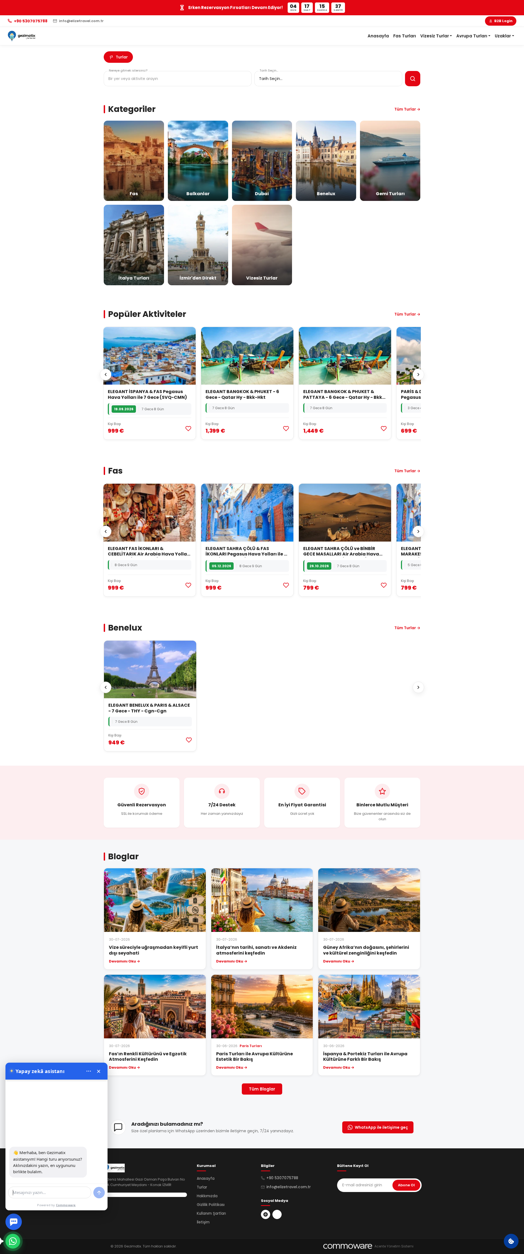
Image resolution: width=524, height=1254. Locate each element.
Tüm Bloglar (262, 1089)
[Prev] (105, 374)
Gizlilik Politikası (211, 1204)
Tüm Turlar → (407, 109)
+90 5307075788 (282, 1178)
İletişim (203, 1222)
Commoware (66, 1205)
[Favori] (188, 428)
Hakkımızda (207, 1196)
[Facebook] (277, 1214)
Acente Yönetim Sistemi (393, 1246)
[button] (436, 36)
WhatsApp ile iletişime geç (381, 1127)
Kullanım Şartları (211, 1213)
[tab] (118, 57)
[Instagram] (265, 1214)
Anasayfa (378, 36)
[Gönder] (99, 1192)
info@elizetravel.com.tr (288, 1187)
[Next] (418, 374)
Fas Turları (404, 36)
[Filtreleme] (412, 78)
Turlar (202, 1187)
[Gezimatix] (21, 36)
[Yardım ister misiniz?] (13, 1222)
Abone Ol (406, 1185)
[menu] (88, 1071)
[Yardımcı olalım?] (12, 1241)
